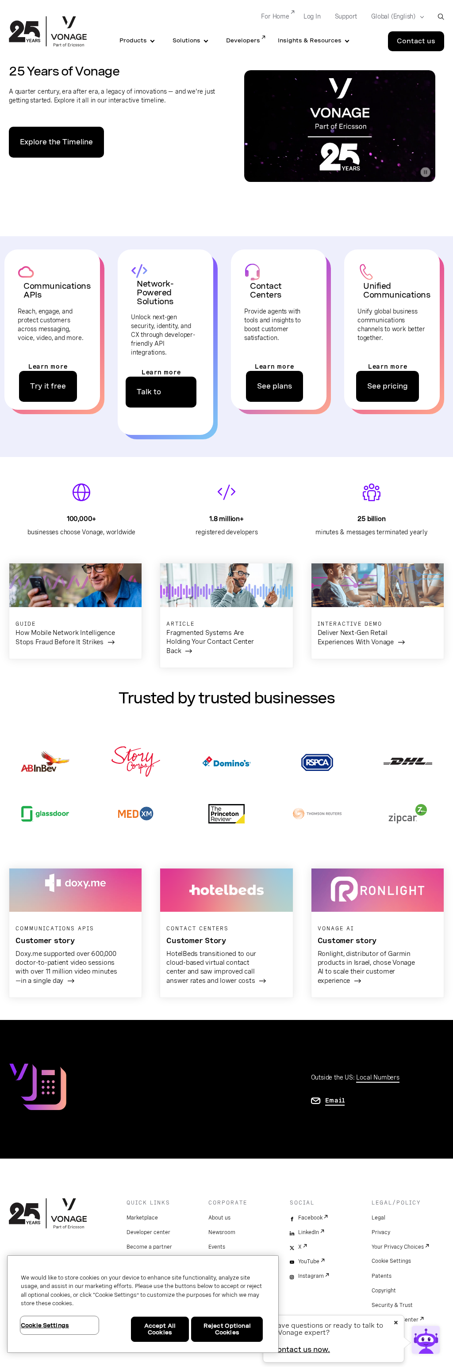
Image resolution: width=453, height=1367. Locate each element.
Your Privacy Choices (398, 1247)
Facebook (310, 1218)
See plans (274, 386)
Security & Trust (392, 1305)
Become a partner (149, 1247)
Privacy (381, 1232)
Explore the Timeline (56, 142)
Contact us (416, 41)
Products (133, 40)
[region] (143, 1304)
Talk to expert (149, 398)
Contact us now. (301, 1349)
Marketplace (142, 1218)
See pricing (387, 386)
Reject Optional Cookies (227, 1329)
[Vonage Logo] (48, 32)
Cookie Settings (391, 1261)
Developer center (148, 1232)
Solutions (186, 40)
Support (346, 16)
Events (216, 1247)
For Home (275, 16)
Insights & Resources (310, 40)
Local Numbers (377, 1077)
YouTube (308, 1261)
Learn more (48, 366)
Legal (378, 1218)
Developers (243, 40)
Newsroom (221, 1232)
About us (219, 1218)
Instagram (311, 1276)
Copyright (384, 1291)
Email (335, 1100)
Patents (382, 1276)
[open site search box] (441, 16)
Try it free (48, 386)
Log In (312, 16)
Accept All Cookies (160, 1329)
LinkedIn (308, 1232)
